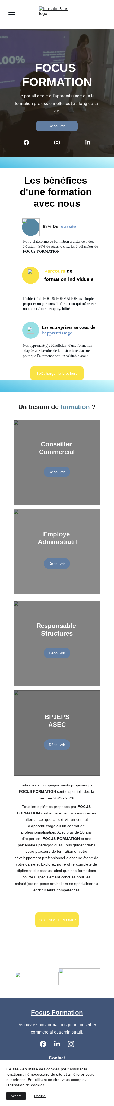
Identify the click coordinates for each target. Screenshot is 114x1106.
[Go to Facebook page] (29, 142)
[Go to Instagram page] (59, 142)
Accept (16, 1096)
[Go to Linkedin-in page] (87, 142)
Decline (40, 1096)
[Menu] (11, 14)
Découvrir (57, 126)
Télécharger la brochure (57, 373)
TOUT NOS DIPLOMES (57, 920)
